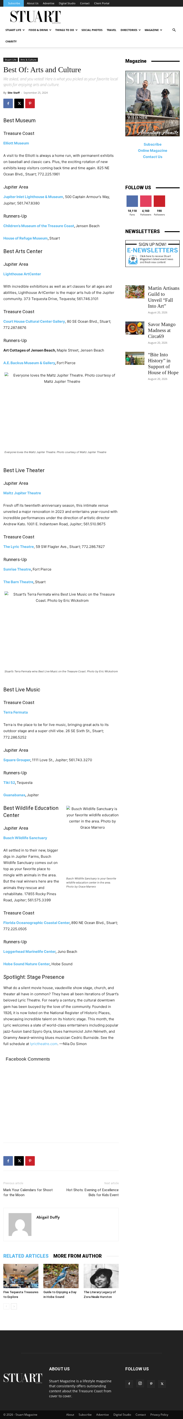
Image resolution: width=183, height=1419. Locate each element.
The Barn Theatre (18, 582)
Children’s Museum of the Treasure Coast (38, 226)
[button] (174, 30)
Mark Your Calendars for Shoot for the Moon (28, 1192)
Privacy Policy (159, 1415)
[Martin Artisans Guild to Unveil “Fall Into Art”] (134, 291)
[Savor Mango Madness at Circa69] (134, 328)
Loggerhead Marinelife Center (29, 951)
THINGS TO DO (64, 30)
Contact (85, 3)
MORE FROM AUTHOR (77, 1256)
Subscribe (14, 3)
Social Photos (91, 30)
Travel (111, 30)
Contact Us (152, 156)
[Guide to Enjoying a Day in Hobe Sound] (60, 1276)
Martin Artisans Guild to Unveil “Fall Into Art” (163, 297)
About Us (32, 3)
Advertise (48, 3)
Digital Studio (67, 3)
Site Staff (14, 92)
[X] (19, 103)
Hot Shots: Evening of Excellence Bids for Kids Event (92, 1192)
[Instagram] (140, 1383)
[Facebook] (8, 103)
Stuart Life (13, 30)
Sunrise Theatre (17, 569)
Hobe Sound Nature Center (26, 964)
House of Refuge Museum (25, 238)
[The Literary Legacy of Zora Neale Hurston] (101, 1276)
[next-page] (14, 1306)
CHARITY (11, 41)
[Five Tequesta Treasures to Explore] (20, 1276)
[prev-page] (6, 1306)
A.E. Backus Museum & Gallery (29, 363)
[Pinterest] (30, 103)
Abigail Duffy (48, 1217)
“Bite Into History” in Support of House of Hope (163, 363)
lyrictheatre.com (43, 1043)
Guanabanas (14, 795)
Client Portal (101, 3)
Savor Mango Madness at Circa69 (162, 330)
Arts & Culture (28, 59)
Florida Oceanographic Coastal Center (36, 922)
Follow (145, 197)
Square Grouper (16, 760)
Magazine (152, 30)
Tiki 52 (9, 782)
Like (132, 197)
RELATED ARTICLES (26, 1256)
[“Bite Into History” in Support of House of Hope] (134, 358)
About (70, 1415)
